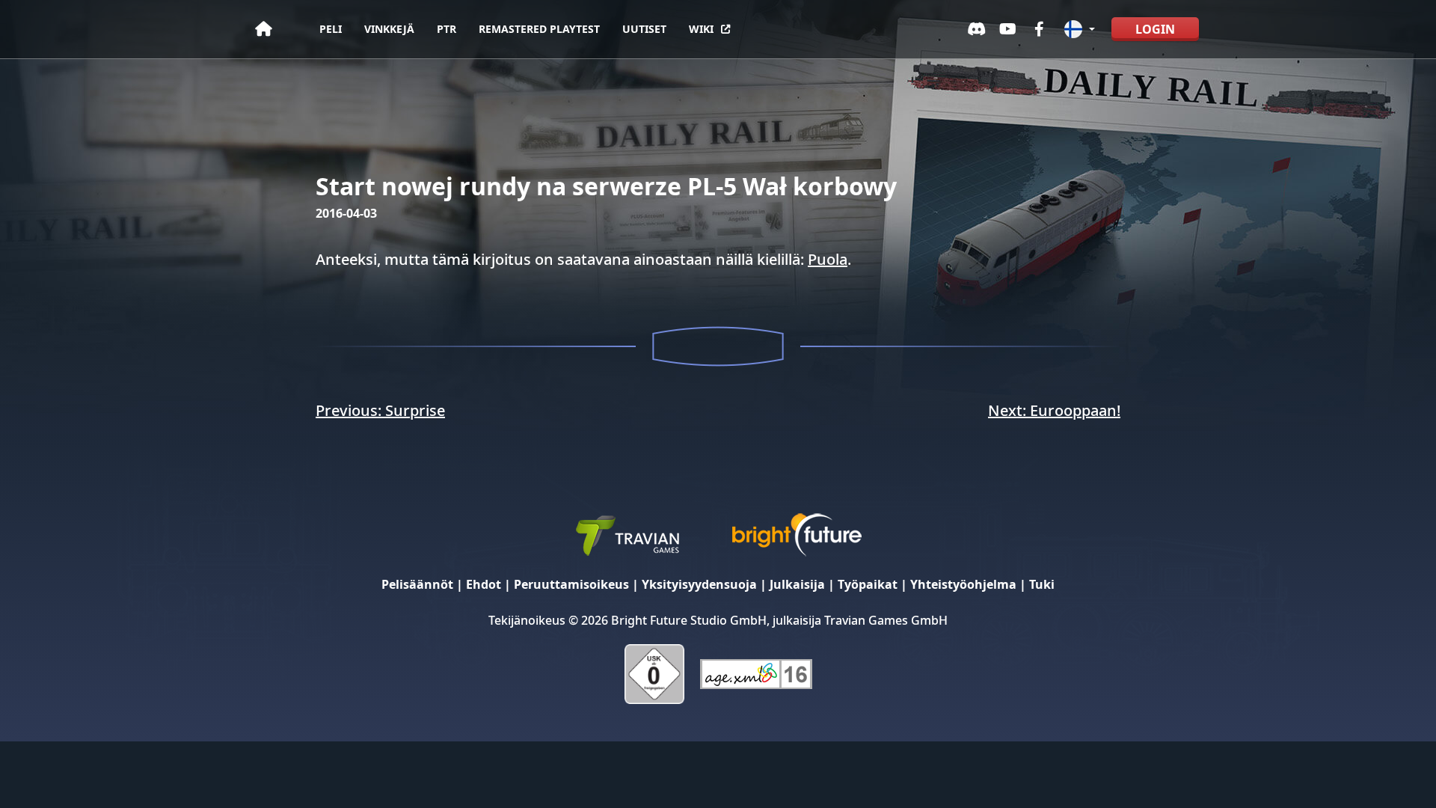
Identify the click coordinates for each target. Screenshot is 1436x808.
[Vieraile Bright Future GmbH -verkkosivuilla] (796, 534)
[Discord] (977, 29)
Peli (330, 29)
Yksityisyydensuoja (699, 584)
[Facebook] (1040, 29)
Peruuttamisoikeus (571, 584)
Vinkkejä (389, 29)
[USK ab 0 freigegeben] (654, 673)
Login (1155, 29)
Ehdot (483, 584)
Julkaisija (797, 584)
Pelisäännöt (417, 584)
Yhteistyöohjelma (963, 584)
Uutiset (644, 29)
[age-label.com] (756, 673)
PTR (446, 29)
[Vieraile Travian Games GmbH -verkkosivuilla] (626, 534)
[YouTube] (1008, 29)
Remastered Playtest (539, 29)
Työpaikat (868, 584)
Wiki (701, 29)
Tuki (1042, 584)
